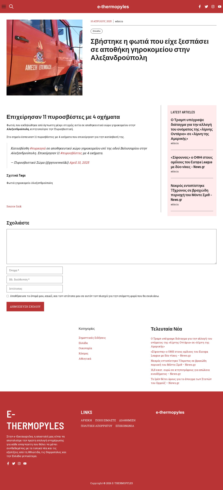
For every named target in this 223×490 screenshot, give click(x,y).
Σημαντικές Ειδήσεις (92, 337)
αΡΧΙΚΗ (86, 420)
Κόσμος (83, 353)
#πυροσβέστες (71, 153)
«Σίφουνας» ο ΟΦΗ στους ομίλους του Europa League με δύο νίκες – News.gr (192, 162)
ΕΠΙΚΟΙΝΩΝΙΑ (125, 426)
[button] (11, 6)
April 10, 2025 (79, 162)
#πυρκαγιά (37, 148)
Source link (14, 206)
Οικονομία (85, 348)
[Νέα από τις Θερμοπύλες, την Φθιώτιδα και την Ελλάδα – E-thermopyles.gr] (113, 6)
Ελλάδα (96, 31)
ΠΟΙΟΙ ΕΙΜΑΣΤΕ (105, 420)
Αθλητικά (85, 358)
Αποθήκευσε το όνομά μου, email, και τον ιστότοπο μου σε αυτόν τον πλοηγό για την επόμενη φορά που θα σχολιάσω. (84, 296)
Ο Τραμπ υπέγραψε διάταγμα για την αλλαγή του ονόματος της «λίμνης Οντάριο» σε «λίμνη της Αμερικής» (192, 128)
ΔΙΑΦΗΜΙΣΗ (127, 420)
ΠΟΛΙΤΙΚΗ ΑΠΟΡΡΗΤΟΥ (96, 426)
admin (119, 21)
